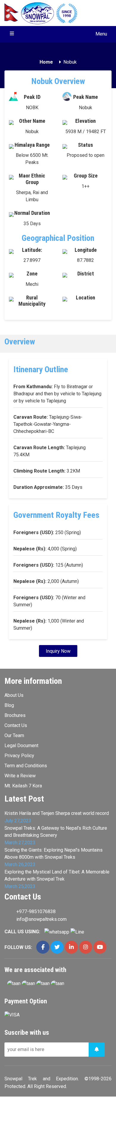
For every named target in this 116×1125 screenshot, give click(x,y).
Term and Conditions (25, 765)
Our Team (14, 735)
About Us (13, 695)
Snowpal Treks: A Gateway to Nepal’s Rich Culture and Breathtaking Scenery (55, 831)
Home (46, 62)
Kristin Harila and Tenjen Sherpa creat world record (56, 813)
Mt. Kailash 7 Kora (23, 786)
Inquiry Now (58, 651)
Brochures (15, 715)
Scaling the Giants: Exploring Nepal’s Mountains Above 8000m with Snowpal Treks (53, 853)
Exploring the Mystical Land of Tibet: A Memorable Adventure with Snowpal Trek (56, 875)
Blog (9, 705)
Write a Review (20, 776)
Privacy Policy (19, 755)
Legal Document (21, 745)
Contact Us (15, 725)
